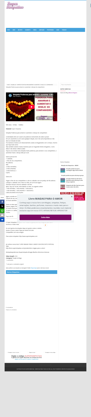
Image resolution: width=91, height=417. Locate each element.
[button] (45, 198)
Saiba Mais (45, 217)
